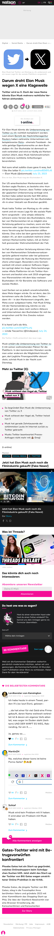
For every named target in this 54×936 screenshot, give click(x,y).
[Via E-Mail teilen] (16, 107)
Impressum (39, 924)
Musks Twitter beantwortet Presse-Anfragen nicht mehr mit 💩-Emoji (24, 436)
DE (39, 2)
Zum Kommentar (16, 744)
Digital (5, 43)
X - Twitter (34, 456)
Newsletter (8, 924)
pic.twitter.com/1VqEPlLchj (17, 327)
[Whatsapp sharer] (10, 521)
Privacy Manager (33, 928)
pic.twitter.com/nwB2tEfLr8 (36, 170)
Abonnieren (27, 594)
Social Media (17, 43)
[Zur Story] (27, 881)
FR (44, 2)
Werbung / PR (21, 924)
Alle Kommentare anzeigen (27, 840)
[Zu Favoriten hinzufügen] (27, 107)
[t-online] (27, 122)
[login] (3, 933)
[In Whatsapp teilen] (11, 107)
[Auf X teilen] (7, 521)
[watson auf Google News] (47, 107)
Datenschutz (18, 928)
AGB (48, 924)
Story (8, 516)
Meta (21, 142)
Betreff (5, 630)
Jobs (31, 924)
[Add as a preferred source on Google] (37, 107)
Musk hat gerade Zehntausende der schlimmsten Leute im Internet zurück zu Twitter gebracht (26, 426)
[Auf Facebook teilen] (5, 107)
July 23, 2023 (40, 173)
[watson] (9, 2)
